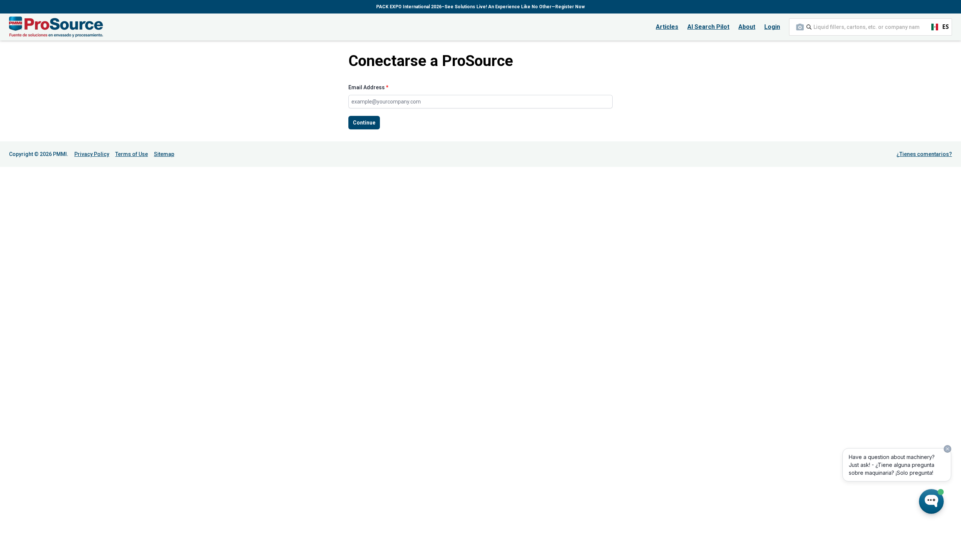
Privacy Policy (91, 154)
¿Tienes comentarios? (924, 154)
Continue (364, 123)
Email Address (368, 87)
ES (936, 26)
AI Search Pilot (708, 26)
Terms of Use (131, 154)
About (746, 26)
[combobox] (870, 27)
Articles (667, 26)
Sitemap (164, 154)
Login (772, 26)
